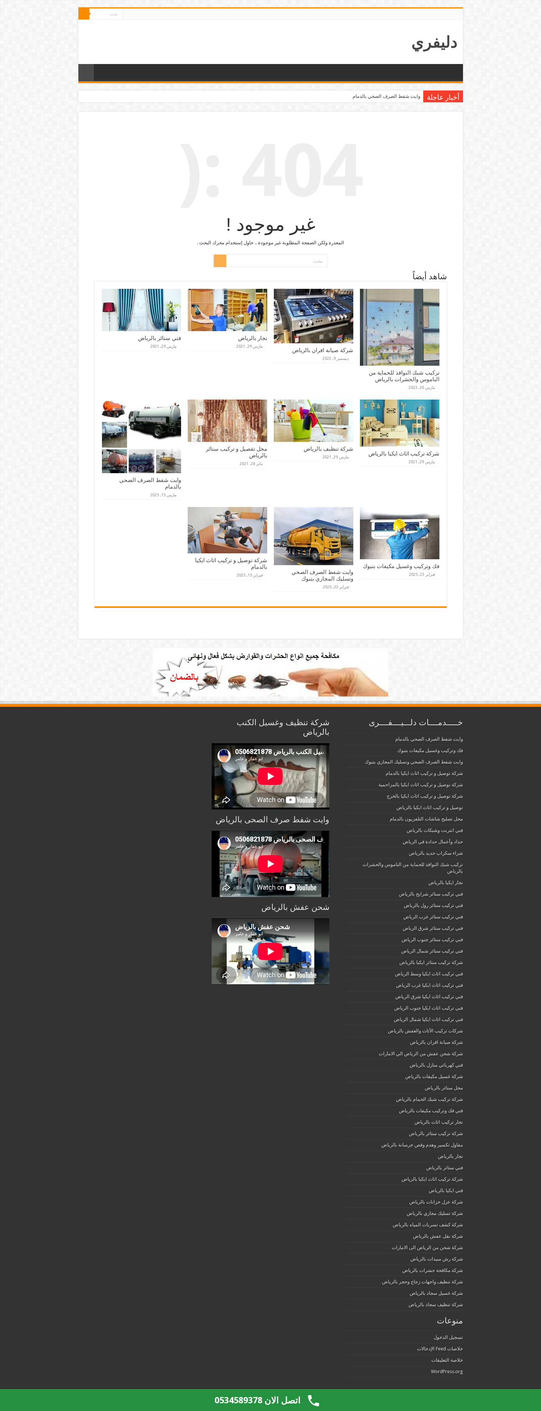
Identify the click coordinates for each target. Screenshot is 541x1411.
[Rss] (128, 14)
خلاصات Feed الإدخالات (440, 1348)
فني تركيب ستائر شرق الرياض (433, 928)
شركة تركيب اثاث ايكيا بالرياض (403, 453)
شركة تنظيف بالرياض (328, 449)
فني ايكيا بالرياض (446, 1190)
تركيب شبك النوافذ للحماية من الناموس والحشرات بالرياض (404, 376)
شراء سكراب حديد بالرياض (436, 853)
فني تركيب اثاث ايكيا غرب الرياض (429, 985)
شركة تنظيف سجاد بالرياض (436, 1304)
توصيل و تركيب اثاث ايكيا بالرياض (429, 807)
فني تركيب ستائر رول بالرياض (433, 905)
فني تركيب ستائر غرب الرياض (433, 916)
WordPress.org (447, 1371)
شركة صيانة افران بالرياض (322, 350)
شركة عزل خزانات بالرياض (436, 1202)
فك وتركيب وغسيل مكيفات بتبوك (401, 566)
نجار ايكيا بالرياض (445, 882)
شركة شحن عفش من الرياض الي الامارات (421, 1053)
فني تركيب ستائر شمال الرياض (432, 951)
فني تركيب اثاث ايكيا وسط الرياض (429, 973)
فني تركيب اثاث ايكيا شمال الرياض (428, 1019)
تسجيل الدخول (448, 1337)
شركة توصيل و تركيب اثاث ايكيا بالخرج (425, 796)
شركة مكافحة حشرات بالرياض (432, 1270)
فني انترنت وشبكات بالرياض (435, 830)
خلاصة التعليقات (447, 1360)
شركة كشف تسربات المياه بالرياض (428, 1224)
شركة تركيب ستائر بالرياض (436, 1133)
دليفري (434, 42)
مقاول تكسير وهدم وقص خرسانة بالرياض (422, 1145)
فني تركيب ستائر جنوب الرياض (432, 939)
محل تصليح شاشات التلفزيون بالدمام (426, 819)
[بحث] (83, 14)
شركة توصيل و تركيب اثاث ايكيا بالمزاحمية (420, 784)
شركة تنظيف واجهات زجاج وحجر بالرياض (422, 1281)
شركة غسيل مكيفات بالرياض (434, 1076)
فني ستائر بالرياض (159, 338)
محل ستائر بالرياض (444, 1088)
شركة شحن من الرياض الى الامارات (427, 1247)
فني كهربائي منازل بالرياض (436, 1065)
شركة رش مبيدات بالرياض (436, 1259)
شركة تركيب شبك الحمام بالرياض (429, 1099)
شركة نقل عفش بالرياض (438, 1236)
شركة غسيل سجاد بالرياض (436, 1293)
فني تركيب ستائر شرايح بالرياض (431, 894)
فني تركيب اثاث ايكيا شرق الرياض (429, 996)
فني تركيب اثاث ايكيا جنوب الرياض (428, 1008)
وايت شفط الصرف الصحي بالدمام (386, 96)
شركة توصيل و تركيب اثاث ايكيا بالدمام (424, 773)
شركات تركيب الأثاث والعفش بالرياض (425, 1031)
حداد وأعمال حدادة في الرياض (433, 841)
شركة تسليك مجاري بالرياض (435, 1213)
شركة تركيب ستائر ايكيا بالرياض (431, 962)
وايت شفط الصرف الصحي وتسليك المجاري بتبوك (322, 575)
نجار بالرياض (252, 338)
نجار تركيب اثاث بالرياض (438, 1122)
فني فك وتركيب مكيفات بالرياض (431, 1110)
